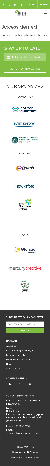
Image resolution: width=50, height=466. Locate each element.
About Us (11, 346)
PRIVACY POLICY (25, 447)
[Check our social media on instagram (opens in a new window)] (10, 5)
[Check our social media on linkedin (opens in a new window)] (4, 5)
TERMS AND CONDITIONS (25, 457)
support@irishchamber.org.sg (22, 433)
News (9, 364)
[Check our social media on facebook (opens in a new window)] (22, 5)
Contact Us (12, 368)
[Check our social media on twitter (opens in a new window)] (16, 5)
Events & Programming (18, 350)
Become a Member (16, 355)
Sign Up (25, 330)
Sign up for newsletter (25, 69)
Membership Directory (18, 359)
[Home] (20, 13)
